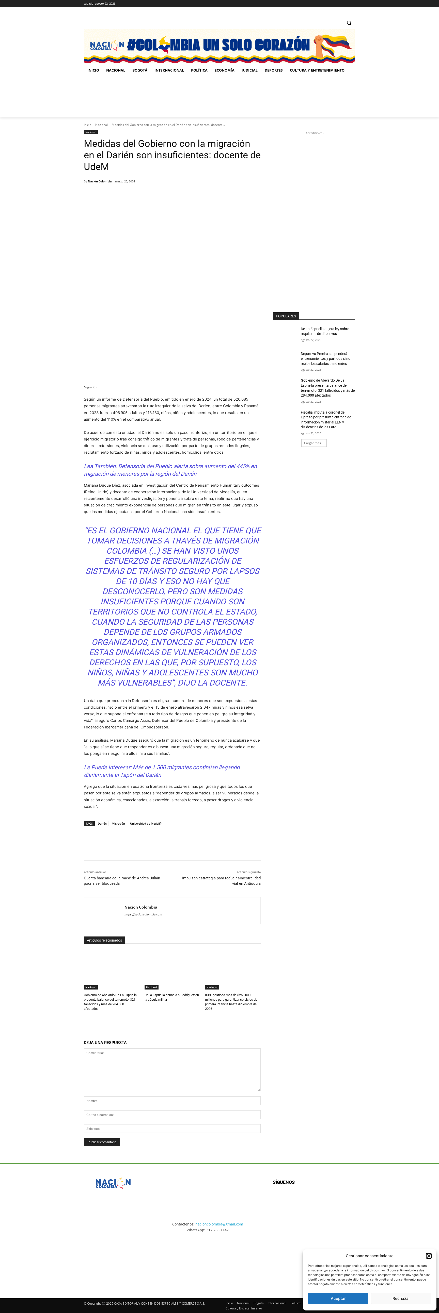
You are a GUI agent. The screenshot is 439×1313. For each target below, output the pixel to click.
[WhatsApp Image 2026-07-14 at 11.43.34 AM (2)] (255, 1260)
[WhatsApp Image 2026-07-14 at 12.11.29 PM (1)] (114, 1260)
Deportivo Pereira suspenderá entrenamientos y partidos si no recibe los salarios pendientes (325, 359)
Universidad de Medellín (146, 823)
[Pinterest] (142, 194)
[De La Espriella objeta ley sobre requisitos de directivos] (285, 335)
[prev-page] (87, 1021)
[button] (428, 1255)
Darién (102, 823)
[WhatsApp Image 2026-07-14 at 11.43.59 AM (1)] (182, 96)
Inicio (87, 125)
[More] (166, 194)
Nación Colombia (100, 181)
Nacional (101, 125)
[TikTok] (345, 4)
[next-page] (95, 1021)
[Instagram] (338, 4)
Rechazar (401, 1298)
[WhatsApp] (154, 194)
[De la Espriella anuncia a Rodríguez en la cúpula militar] (172, 970)
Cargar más (312, 443)
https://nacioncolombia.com (143, 914)
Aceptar (338, 1298)
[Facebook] (331, 4)
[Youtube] (328, 1199)
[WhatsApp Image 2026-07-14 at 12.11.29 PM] (113, 96)
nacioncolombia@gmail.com (219, 1224)
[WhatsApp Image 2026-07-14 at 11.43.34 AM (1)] (251, 96)
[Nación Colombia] (104, 911)
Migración (118, 823)
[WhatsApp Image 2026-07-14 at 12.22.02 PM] (321, 96)
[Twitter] (352, 4)
